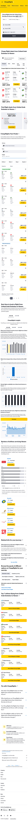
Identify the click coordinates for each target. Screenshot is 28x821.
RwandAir (9, 498)
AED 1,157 (19, 16)
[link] (11, 127)
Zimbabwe (17, 765)
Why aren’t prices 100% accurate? (9, 760)
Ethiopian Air (10, 518)
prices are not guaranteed (6, 751)
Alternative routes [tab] (6, 573)
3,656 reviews (10, 462)
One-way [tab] (24, 64)
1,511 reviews (10, 512)
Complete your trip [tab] (16, 573)
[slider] (26, 158)
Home (9, 765)
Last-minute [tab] (18, 64)
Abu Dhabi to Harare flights (7, 589)
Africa (12, 765)
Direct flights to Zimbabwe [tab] (7, 576)
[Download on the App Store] (11, 810)
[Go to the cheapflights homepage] (9, 2)
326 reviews (9, 532)
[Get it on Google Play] (4, 810)
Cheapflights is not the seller (8, 755)
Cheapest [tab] (4, 63)
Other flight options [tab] (6, 579)
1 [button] (11, 298)
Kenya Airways (10, 528)
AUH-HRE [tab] (17, 315)
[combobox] (15, 146)
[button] (2, 2)
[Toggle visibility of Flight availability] (14, 379)
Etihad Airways (10, 508)
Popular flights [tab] (15, 579)
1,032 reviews (10, 522)
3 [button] (16, 298)
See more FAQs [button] (14, 562)
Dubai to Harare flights (6, 587)
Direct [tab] (13, 63)
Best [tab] (9, 63)
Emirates (9, 458)
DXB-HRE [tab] (11, 315)
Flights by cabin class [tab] (19, 576)
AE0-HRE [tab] (8, 327)
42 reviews (9, 502)
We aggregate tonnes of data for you (10, 757)
